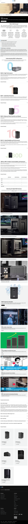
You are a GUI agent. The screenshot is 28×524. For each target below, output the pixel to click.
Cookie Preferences (15, 521)
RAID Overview (3, 2)
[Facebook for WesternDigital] (19, 514)
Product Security (16, 512)
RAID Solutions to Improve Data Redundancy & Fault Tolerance (8, 236)
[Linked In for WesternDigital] (16, 514)
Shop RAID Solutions (3, 21)
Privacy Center (15, 500)
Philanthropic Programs (3, 512)
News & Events (16, 496)
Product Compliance (10, 521)
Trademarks (6, 521)
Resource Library (16, 511)
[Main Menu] (1, 1)
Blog (14, 501)
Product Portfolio (3, 496)
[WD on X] (18, 514)
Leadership (15, 497)
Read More (2, 330)
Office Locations (16, 505)
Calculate (3, 305)
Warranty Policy (2, 497)
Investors (15, 504)
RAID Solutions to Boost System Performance (6, 213)
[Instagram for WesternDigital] (14, 514)
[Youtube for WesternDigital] (21, 514)
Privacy (1, 521)
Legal (3, 521)
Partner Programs (3, 511)
